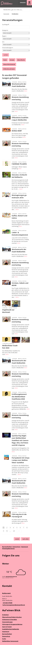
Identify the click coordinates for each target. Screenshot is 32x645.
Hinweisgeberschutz (8, 548)
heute (5, 60)
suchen (6, 55)
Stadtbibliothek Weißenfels (10, 629)
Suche (4, 639)
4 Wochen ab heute (9, 69)
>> (20, 531)
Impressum (24, 547)
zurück (17, 539)
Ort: (3, 42)
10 (7, 531)
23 (14, 531)
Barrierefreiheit (7, 547)
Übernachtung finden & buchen (12, 617)
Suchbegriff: (5, 24)
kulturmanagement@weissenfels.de (13, 605)
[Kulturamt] (16, 599)
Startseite (6, 14)
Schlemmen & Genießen (9, 619)
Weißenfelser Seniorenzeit (10, 641)
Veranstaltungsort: (7, 47)
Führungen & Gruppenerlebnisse (12, 624)
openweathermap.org (11, 576)
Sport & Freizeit (7, 627)
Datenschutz (16, 547)
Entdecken (15, 14)
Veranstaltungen (7, 622)
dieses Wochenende (9, 64)
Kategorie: (5, 30)
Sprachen (23, 2)
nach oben (25, 539)
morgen (12, 60)
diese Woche (21, 60)
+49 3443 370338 (7, 603)
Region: (4, 36)
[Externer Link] (3, 560)
